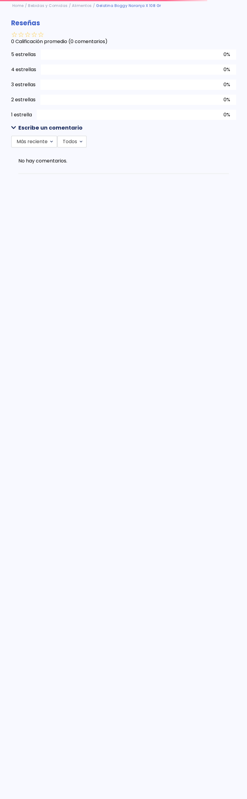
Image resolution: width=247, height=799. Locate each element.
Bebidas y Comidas (48, 5)
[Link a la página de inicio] (18, 5)
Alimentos (82, 5)
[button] (123, 128)
